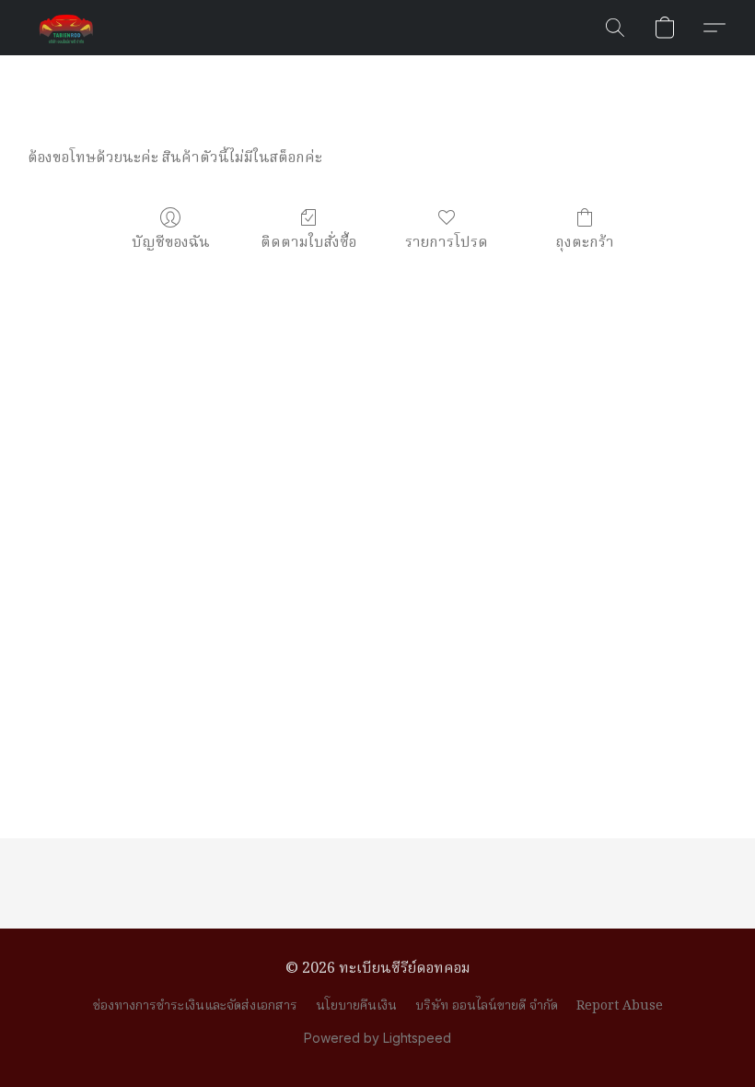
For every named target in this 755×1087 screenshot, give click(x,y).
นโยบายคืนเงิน (356, 1006)
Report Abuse (619, 1006)
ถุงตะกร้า (584, 242)
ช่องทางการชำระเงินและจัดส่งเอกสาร (195, 1006)
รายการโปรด (446, 242)
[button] (66, 27)
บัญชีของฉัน (171, 242)
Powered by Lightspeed (377, 1038)
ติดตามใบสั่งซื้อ (308, 242)
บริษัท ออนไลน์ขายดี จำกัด (486, 1006)
